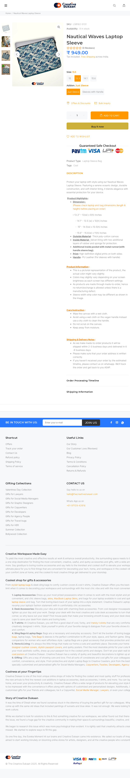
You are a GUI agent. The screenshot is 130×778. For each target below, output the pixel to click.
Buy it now (97, 126)
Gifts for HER (12, 525)
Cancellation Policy (76, 466)
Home (8, 13)
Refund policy (13, 457)
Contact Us (11, 453)
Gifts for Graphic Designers (19, 503)
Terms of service (14, 466)
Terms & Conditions (77, 461)
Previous (17, 54)
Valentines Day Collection (19, 489)
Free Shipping (88, 56)
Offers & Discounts (80, 103)
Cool (75, 165)
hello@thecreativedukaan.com (82, 494)
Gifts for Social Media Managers (22, 498)
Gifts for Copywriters (16, 507)
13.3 (77, 78)
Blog (69, 453)
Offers (9, 444)
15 (70, 78)
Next (59, 54)
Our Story (72, 444)
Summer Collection (15, 529)
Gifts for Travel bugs (16, 520)
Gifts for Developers (16, 511)
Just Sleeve (73, 91)
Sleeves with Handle (92, 91)
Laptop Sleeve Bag (92, 161)
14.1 (86, 78)
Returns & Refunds (76, 470)
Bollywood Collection (16, 534)
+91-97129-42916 (76, 505)
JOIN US (91, 422)
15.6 (93, 78)
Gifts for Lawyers (14, 494)
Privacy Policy (74, 457)
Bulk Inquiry (104, 103)
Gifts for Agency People (18, 516)
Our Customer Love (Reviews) (82, 448)
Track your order (14, 448)
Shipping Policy (13, 461)
